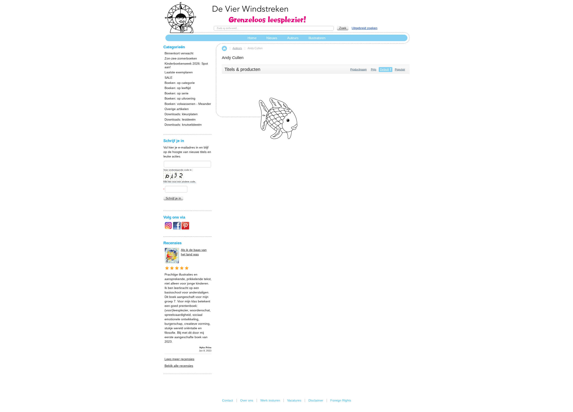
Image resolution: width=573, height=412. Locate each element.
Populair (400, 69)
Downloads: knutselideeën (183, 124)
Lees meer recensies (179, 359)
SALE (168, 77)
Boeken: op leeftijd (178, 88)
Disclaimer (315, 400)
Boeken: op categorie (180, 83)
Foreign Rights (340, 400)
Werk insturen (270, 400)
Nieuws (271, 38)
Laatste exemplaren (179, 72)
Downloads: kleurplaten (181, 114)
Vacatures (294, 400)
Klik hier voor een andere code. (179, 181)
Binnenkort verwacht (179, 53)
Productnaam (358, 69)
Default (384, 69)
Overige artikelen (177, 109)
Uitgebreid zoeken (364, 28)
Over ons (246, 400)
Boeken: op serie (176, 93)
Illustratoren (316, 38)
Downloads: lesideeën (180, 119)
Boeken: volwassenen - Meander (188, 104)
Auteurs (237, 48)
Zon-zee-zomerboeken (181, 58)
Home (224, 48)
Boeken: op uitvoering (180, 98)
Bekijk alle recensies (179, 365)
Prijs (373, 69)
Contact (227, 400)
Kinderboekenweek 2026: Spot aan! (186, 65)
